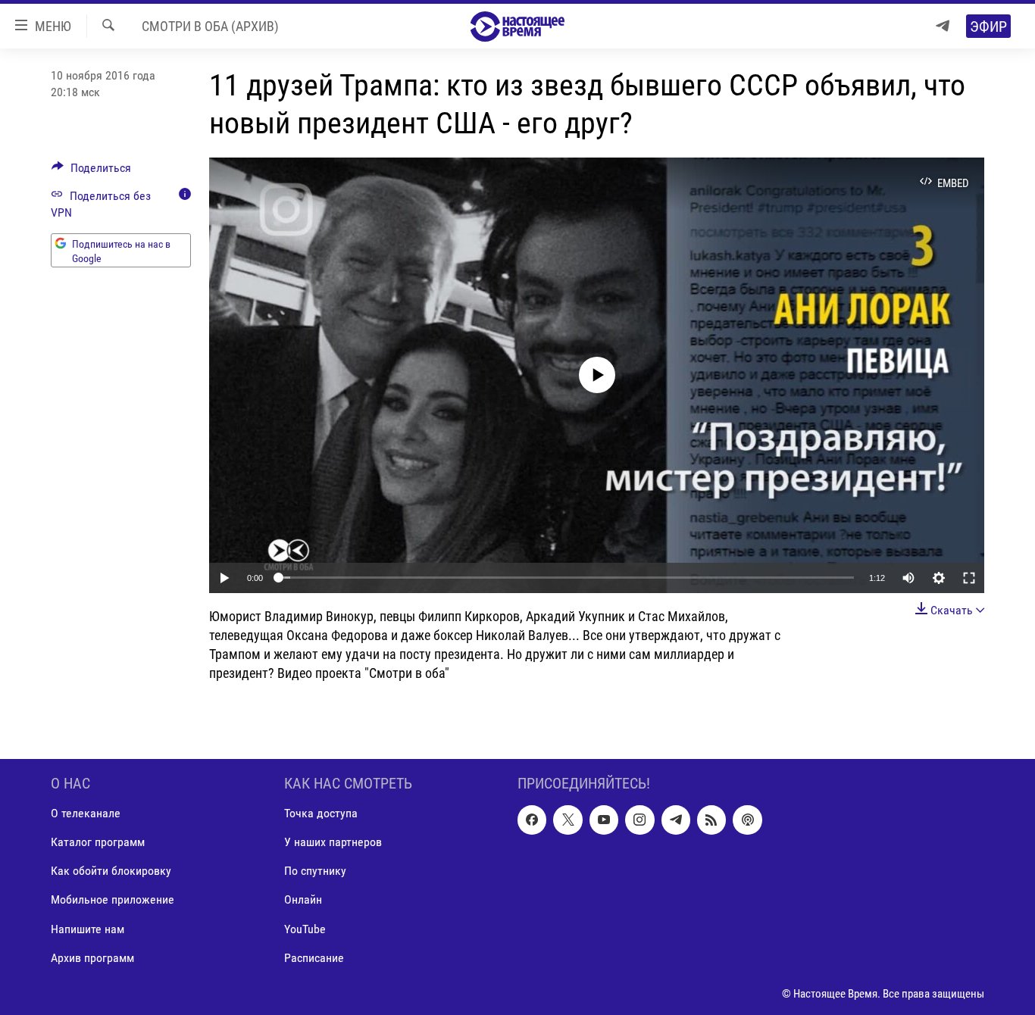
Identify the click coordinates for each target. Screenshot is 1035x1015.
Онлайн (303, 899)
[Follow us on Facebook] (532, 819)
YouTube (305, 928)
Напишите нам (87, 928)
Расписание (314, 957)
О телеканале (85, 813)
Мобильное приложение (112, 899)
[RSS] (711, 819)
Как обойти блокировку (111, 871)
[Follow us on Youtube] (603, 819)
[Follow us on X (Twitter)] (567, 819)
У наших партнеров (333, 842)
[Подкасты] (747, 819)
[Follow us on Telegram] (675, 819)
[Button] (91, 172)
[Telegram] (942, 26)
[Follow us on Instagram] (639, 819)
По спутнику (315, 871)
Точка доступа (321, 813)
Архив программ (92, 957)
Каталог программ (98, 842)
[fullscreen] (969, 578)
